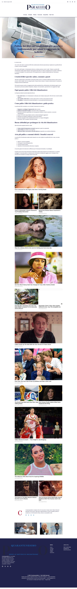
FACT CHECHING (67, 547)
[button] (2, 1)
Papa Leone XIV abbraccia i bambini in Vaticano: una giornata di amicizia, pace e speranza (21, 529)
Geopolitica (45, 14)
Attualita (30, 14)
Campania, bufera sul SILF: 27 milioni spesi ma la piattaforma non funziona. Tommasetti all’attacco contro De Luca (56, 529)
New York (51, 14)
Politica (34, 14)
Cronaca (25, 14)
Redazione (42, 56)
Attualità (51, 549)
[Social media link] (67, 1)
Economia (40, 14)
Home (51, 547)
